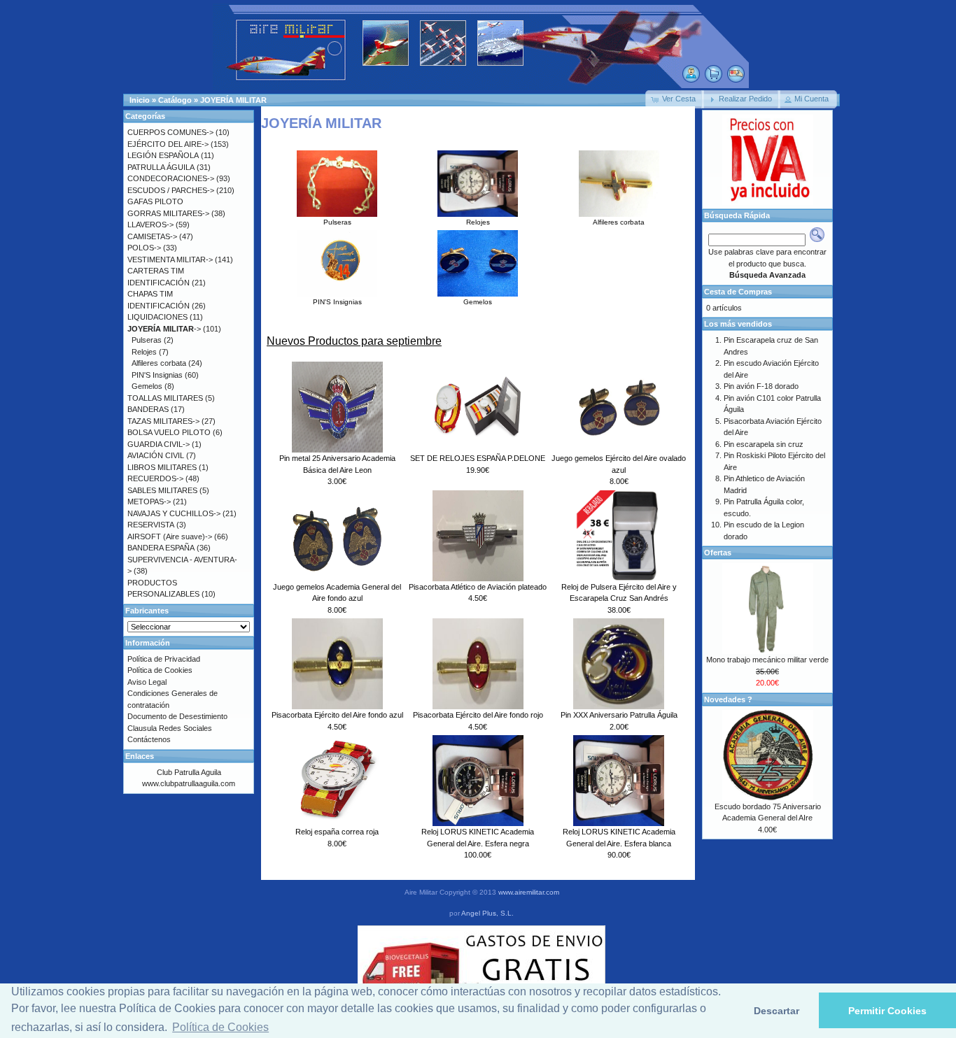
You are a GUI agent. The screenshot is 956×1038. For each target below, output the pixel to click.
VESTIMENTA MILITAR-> (170, 259)
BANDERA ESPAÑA (161, 547)
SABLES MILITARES (162, 490)
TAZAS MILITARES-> (163, 421)
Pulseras (337, 222)
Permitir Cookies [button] (887, 1010)
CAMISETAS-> (152, 236)
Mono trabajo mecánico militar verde (767, 659)
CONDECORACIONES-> (170, 178)
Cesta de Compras (738, 291)
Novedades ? (728, 699)
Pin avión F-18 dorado (761, 386)
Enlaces (139, 756)
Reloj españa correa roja (337, 831)
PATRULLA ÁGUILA (161, 167)
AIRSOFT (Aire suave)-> (169, 536)
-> (164, 329)
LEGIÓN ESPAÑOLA (163, 155)
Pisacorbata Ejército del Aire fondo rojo (478, 715)
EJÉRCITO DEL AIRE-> (168, 144)
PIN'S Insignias (337, 302)
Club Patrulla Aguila (189, 772)
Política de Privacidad (163, 659)
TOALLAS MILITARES (165, 398)
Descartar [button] (776, 1010)
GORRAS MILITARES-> (168, 213)
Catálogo (175, 100)
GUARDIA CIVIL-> (158, 444)
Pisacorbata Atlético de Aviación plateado (478, 587)
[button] (674, 99)
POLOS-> (144, 247)
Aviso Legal (147, 682)
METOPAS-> (149, 501)
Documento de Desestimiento (177, 716)
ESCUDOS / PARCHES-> (170, 190)
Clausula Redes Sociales (169, 728)
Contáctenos (149, 739)
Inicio (139, 100)
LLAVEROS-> (150, 224)
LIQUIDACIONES (157, 317)
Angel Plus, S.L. (487, 913)
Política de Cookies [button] (220, 1027)
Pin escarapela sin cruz (763, 444)
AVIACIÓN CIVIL (155, 455)
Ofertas (717, 552)
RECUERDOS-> (155, 478)
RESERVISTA (150, 524)
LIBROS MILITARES (162, 467)
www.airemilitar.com (528, 892)
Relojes (478, 222)
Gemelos (477, 302)
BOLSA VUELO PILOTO (169, 432)
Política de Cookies (159, 670)
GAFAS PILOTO (155, 201)
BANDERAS (148, 409)
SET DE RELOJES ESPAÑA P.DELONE (477, 458)
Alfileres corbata (619, 222)
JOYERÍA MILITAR (233, 100)
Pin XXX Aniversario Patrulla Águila (619, 715)
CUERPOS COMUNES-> (170, 132)
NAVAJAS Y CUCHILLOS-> (173, 513)
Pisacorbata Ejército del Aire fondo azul (337, 715)
